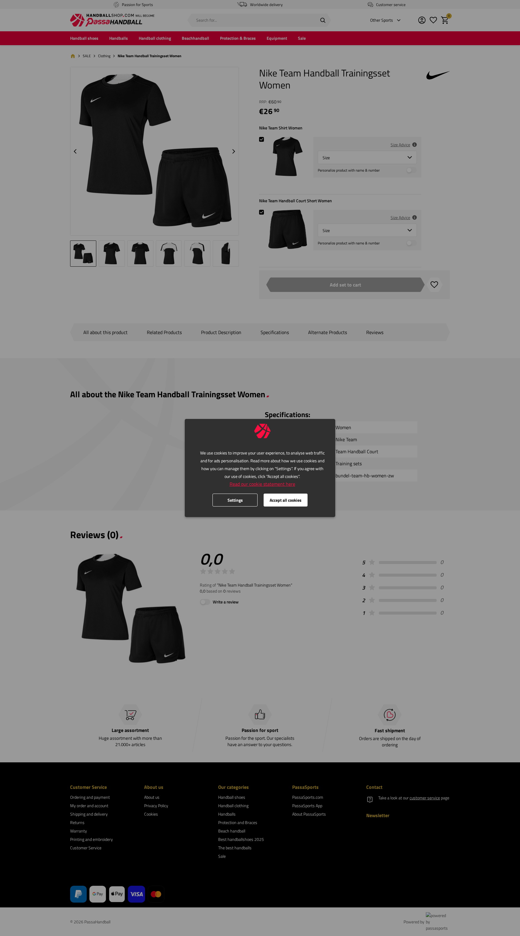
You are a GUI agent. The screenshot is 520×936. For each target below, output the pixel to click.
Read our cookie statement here (262, 484)
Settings (235, 500)
